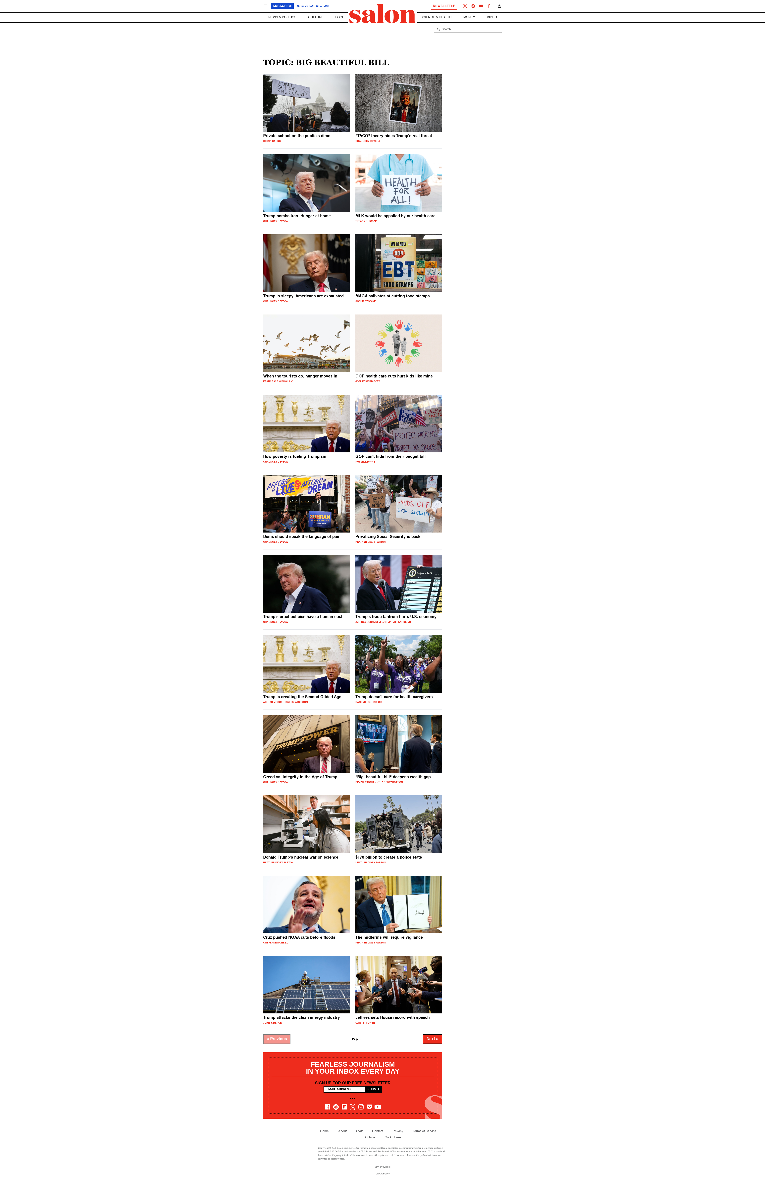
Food (339, 17)
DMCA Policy (383, 1174)
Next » (432, 1039)
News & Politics (282, 17)
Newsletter (444, 6)
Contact (377, 1131)
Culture (316, 17)
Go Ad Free (393, 1137)
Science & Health (436, 17)
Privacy (398, 1131)
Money (469, 17)
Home (324, 1131)
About (342, 1131)
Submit (373, 1089)
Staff (359, 1131)
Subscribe (282, 6)
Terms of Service (424, 1131)
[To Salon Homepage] (382, 13)
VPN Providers (382, 1167)
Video (492, 17)
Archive (369, 1137)
